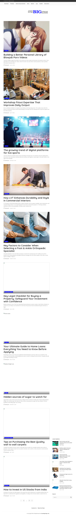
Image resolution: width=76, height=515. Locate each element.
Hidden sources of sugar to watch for (25, 396)
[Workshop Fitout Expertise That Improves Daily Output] (26, 84)
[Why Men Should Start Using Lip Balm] (55, 481)
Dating (6, 50)
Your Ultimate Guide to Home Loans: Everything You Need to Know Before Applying (25, 349)
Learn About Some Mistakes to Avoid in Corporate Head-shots (66, 462)
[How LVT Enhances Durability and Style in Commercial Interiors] (26, 179)
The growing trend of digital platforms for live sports (26, 151)
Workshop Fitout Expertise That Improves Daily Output (22, 104)
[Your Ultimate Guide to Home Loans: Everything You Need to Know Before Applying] (26, 328)
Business (6, 98)
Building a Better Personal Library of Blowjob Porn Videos (25, 56)
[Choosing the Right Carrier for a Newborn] (55, 475)
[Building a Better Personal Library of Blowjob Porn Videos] (26, 36)
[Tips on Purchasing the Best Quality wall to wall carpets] (26, 423)
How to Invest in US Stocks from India (25, 489)
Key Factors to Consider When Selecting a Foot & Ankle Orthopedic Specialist (25, 248)
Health (6, 241)
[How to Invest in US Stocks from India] (26, 471)
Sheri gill (7, 65)
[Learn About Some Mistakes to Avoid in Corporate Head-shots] (55, 463)
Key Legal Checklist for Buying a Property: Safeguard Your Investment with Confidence (25, 298)
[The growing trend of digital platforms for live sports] (26, 132)
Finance (6, 342)
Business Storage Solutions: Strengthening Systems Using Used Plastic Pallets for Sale (66, 487)
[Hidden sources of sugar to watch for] (26, 378)
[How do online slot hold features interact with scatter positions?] (55, 443)
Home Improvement (8, 291)
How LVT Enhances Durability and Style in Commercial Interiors (26, 199)
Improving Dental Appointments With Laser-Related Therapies (65, 456)
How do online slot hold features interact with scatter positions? (66, 443)
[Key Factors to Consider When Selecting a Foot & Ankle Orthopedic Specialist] (26, 227)
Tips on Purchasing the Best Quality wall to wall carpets (24, 443)
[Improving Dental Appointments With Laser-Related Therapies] (55, 456)
